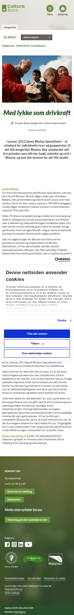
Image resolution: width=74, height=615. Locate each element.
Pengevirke (10, 27)
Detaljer (62, 320)
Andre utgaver (31, 37)
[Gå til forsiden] (13, 7)
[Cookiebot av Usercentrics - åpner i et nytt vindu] (55, 260)
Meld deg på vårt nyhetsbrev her (27, 519)
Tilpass (35, 343)
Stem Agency (20, 612)
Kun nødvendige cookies (37, 353)
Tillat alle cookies (37, 333)
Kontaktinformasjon (14, 578)
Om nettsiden (34, 578)
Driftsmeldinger (12, 593)
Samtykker (14, 499)
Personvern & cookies (55, 578)
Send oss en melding (19, 491)
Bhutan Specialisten (13, 435)
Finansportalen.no (13, 589)
